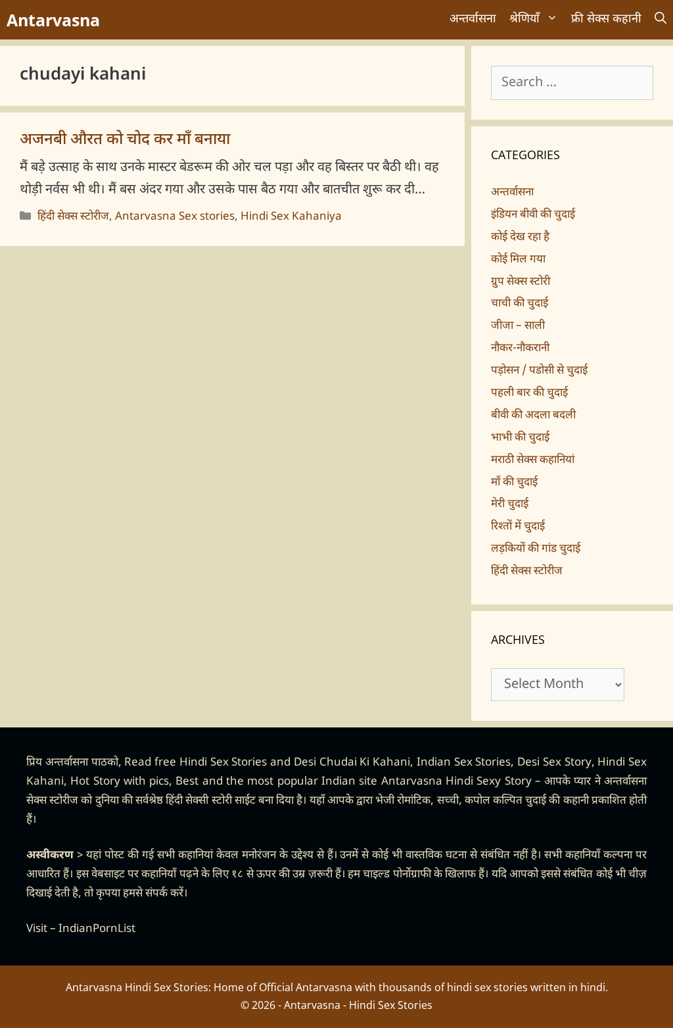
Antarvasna (53, 20)
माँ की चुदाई (514, 483)
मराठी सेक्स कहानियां (532, 460)
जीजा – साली (518, 326)
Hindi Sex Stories (223, 763)
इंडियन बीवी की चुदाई (533, 215)
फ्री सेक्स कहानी (606, 19)
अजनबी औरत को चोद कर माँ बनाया (125, 140)
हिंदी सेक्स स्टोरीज (73, 217)
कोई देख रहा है (520, 237)
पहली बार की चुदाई (529, 393)
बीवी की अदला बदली (533, 415)
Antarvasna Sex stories (175, 217)
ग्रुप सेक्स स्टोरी (520, 282)
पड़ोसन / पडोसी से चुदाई (539, 371)
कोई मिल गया (518, 260)
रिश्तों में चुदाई (518, 527)
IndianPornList (96, 929)
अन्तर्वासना (473, 19)
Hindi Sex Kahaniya (291, 217)
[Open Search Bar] (660, 19)
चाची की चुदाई (519, 304)
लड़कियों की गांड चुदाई (535, 549)
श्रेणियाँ (524, 19)
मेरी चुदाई (509, 504)
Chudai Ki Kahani (365, 763)
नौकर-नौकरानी (520, 348)
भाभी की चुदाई (520, 438)
